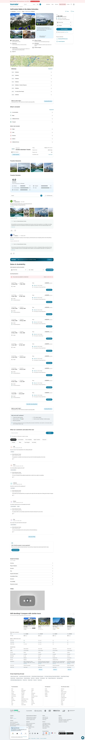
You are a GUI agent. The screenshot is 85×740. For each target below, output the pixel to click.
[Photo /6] (17, 212)
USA (32, 704)
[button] (42, 285)
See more (25, 663)
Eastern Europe (23, 700)
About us (11, 717)
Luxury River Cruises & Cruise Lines (24, 676)
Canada (32, 701)
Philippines (23, 691)
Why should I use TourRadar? (14, 724)
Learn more (50, 154)
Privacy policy (25, 736)
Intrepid (46, 693)
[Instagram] (32, 733)
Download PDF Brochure (63, 38)
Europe (12, 693)
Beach (62, 701)
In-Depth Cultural (63, 697)
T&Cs (22, 736)
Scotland (32, 697)
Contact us (60, 717)
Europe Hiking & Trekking (65, 676)
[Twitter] (30, 733)
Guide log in (44, 719)
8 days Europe (13, 678)
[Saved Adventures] (71, 4)
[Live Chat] (82, 737)
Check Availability (49, 269)
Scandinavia (33, 693)
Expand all (50, 68)
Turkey (32, 700)
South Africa (13, 700)
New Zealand (23, 690)
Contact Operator (61, 41)
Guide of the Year (45, 717)
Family (62, 703)
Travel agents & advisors (46, 723)
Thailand (22, 694)
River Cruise (63, 694)
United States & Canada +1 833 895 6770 (65, 719)
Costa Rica (33, 703)
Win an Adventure (14, 723)
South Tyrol (32, 678)
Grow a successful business (30, 723)
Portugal (32, 694)
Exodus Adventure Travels (16, 454)
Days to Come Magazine (14, 722)
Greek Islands (23, 704)
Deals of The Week (62, 4)
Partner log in (44, 728)
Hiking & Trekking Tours (52, 678)
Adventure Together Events (30, 719)
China (12, 703)
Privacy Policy (33, 738)
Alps (46, 678)
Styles (52, 4)
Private (62, 704)
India (12, 704)
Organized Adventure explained (31, 717)
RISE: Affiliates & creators (46, 724)
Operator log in (28, 728)
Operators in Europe (19, 678)
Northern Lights (63, 693)
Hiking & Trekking (63, 691)
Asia (12, 690)
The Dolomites (42, 678)
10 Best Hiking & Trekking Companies (37, 676)
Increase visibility (29, 725)
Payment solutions (29, 724)
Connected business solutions (31, 718)
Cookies (38, 738)
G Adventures (47, 691)
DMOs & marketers (45, 725)
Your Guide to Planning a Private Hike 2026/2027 (52, 676)
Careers (13, 718)
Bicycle (62, 690)
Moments (56, 4)
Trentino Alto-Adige (27, 678)
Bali (12, 701)
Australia (12, 691)
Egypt (12, 697)
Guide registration (45, 718)
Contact (68, 4)
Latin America (13, 694)
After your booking (13, 725)
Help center (60, 718)
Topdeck (46, 694)
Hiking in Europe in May (14, 676)
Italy (32, 691)
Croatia (22, 697)
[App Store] (62, 733)
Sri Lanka (22, 693)
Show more (12, 206)
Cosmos (46, 690)
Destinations (48, 4)
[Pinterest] (35, 733)
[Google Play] (69, 733)
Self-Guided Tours (60, 678)
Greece (22, 703)
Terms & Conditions (43, 738)
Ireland (32, 690)
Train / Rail (62, 700)
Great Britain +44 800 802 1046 (63, 720)
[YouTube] (38, 733)
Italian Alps (37, 678)
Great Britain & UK (24, 701)
